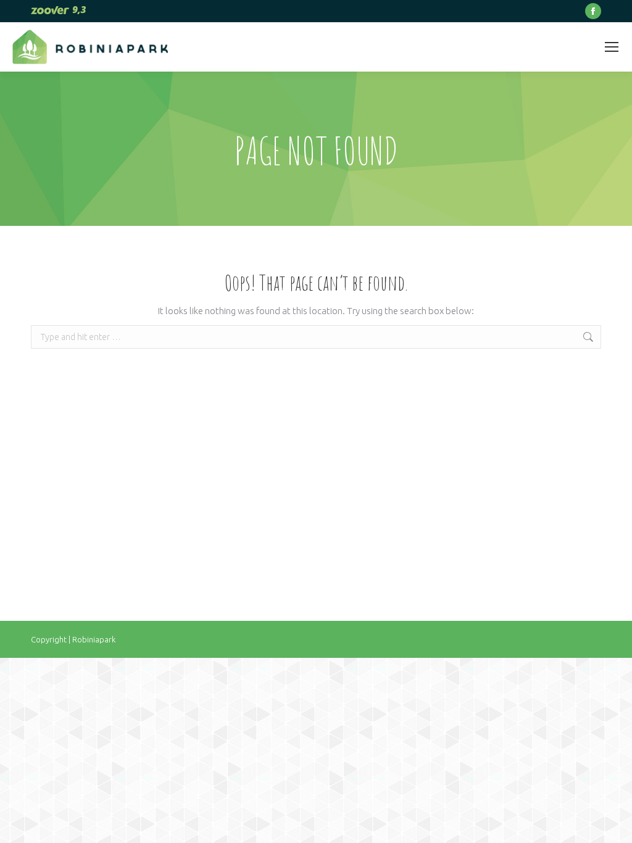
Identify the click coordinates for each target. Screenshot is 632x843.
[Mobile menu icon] (612, 47)
